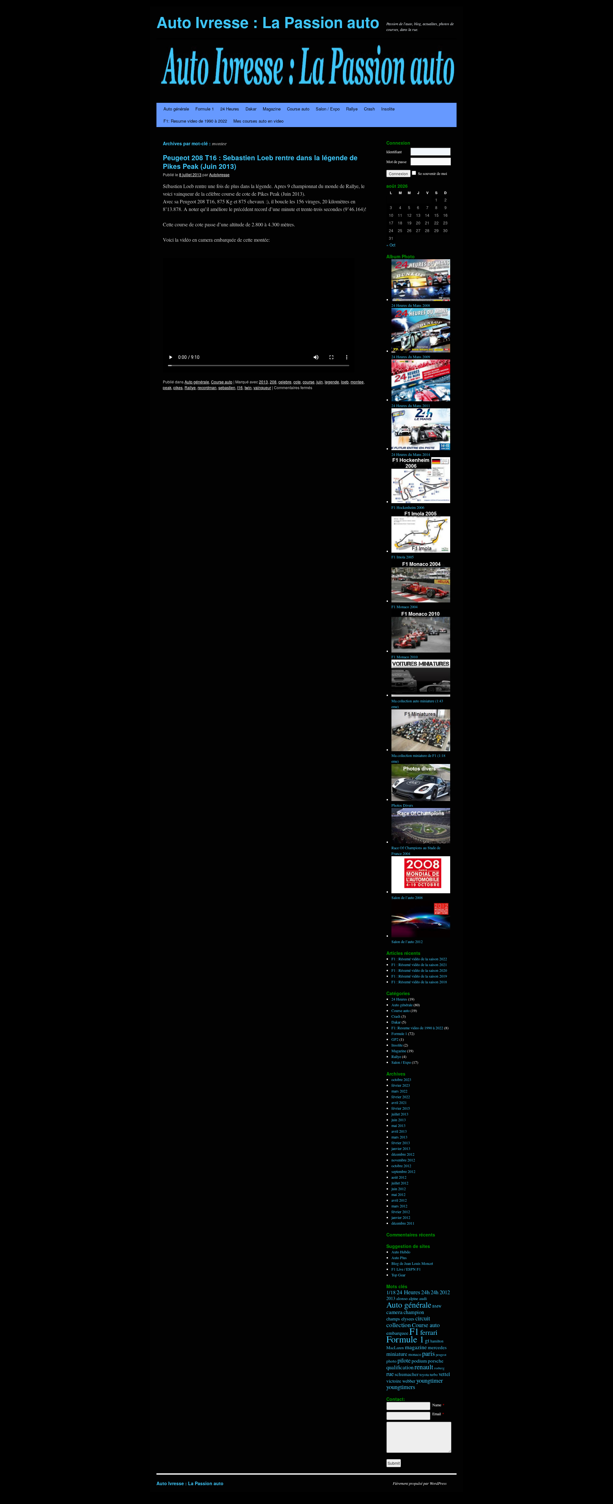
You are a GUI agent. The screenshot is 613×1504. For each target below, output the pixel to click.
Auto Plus (399, 1257)
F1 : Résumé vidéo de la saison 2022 (419, 958)
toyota (424, 1374)
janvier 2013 (400, 1148)
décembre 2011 (402, 1223)
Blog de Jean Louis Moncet (412, 1263)
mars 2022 (399, 1090)
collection (398, 1324)
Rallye (352, 109)
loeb (345, 381)
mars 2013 (399, 1136)
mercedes (437, 1347)
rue (390, 1374)
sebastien (226, 387)
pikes (178, 387)
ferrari (428, 1332)
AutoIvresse (219, 174)
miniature (396, 1353)
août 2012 (398, 1177)
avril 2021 (399, 1102)
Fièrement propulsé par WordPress (420, 1483)
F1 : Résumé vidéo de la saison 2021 (419, 964)
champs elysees (400, 1319)
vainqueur (262, 387)
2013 (263, 381)
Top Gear (398, 1274)
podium (419, 1360)
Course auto (298, 109)
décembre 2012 (402, 1154)
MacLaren (395, 1347)
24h (425, 1292)
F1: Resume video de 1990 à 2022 (195, 121)
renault (423, 1366)
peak (167, 387)
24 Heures (229, 109)
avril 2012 (399, 1200)
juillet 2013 (399, 1113)
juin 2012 (398, 1188)
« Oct (390, 244)
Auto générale (176, 109)
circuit (422, 1318)
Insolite (388, 109)
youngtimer (429, 1380)
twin (248, 387)
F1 (414, 1331)
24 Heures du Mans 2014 (410, 454)
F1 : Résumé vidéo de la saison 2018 (419, 981)
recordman (207, 387)
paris (428, 1353)
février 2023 (400, 1085)
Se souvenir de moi (432, 173)
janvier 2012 (400, 1217)
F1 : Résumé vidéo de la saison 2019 (419, 976)
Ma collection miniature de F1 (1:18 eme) (418, 758)
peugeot (441, 1354)
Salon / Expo (328, 109)
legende (332, 381)
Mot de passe (396, 161)
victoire (393, 1381)
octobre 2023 (401, 1079)
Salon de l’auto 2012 (407, 941)
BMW (437, 1306)
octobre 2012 (401, 1165)
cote (297, 381)
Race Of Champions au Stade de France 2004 (415, 850)
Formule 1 (204, 109)
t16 (240, 387)
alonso (402, 1298)
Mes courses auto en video (258, 121)
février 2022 (400, 1096)
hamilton (436, 1341)
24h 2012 (440, 1292)
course (308, 381)
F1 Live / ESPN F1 (406, 1269)
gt (427, 1340)
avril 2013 (399, 1131)
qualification (399, 1367)
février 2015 (400, 1108)
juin (319, 381)
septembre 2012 (403, 1171)
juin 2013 (398, 1119)
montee (357, 381)
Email (438, 1413)
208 (273, 381)
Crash (369, 109)
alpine (413, 1298)
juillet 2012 (399, 1182)
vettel (444, 1374)
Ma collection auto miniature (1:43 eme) (417, 703)
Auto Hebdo (400, 1251)
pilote (404, 1360)
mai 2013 (398, 1125)
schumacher (407, 1374)
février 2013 (400, 1142)
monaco (414, 1354)
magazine (416, 1347)
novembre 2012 (403, 1159)
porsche (435, 1360)
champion (414, 1312)
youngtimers (400, 1387)
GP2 (394, 1039)
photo (391, 1361)
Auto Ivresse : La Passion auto (267, 22)
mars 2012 (399, 1205)
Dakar (251, 109)
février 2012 (400, 1211)
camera (394, 1312)
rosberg (439, 1368)
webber (408, 1381)
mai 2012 (398, 1194)
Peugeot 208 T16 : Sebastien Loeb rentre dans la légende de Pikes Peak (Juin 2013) (260, 162)
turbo (434, 1374)
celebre (284, 381)
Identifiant (394, 151)
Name (438, 1404)
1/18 (391, 1292)
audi (423, 1298)
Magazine (272, 109)
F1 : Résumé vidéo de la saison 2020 (419, 970)
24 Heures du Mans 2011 (410, 405)
